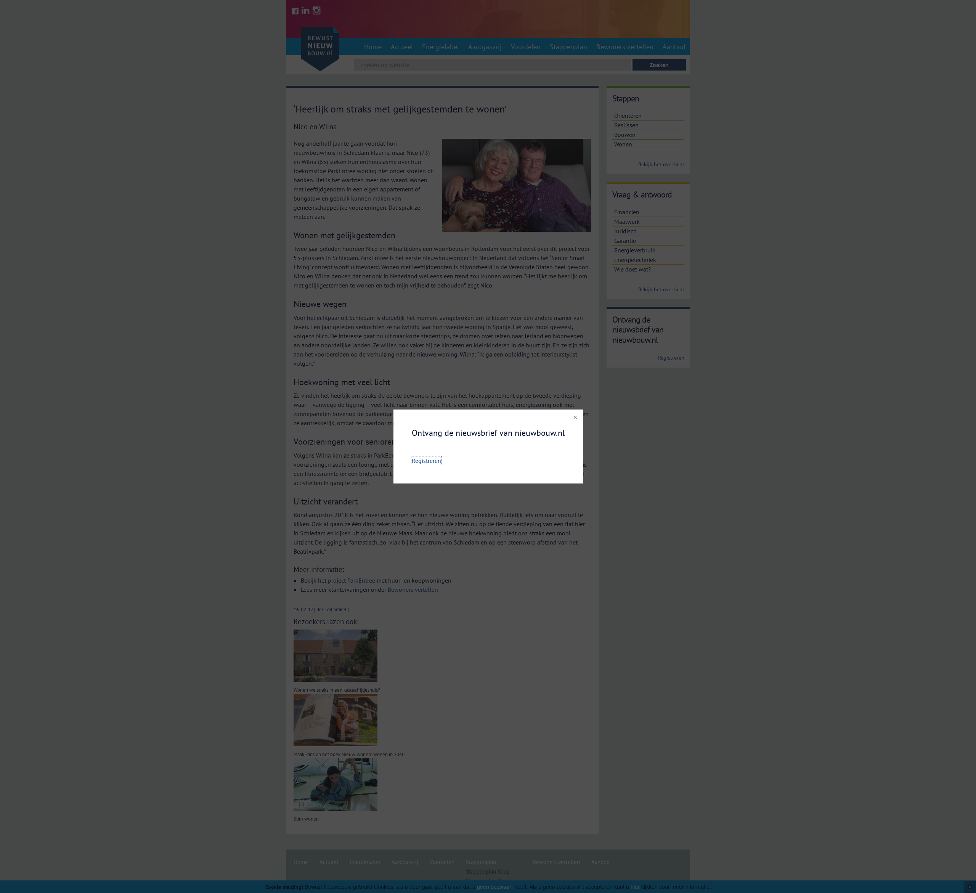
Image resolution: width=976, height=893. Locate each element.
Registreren (426, 460)
